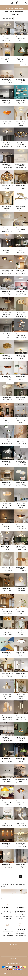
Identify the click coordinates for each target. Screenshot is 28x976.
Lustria (6, 11)
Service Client (13, 954)
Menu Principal (13, 944)
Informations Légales (13, 949)
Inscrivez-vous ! (14, 958)
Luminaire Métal (19, 11)
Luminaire (11, 11)
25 (16, 876)
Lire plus (3, 899)
